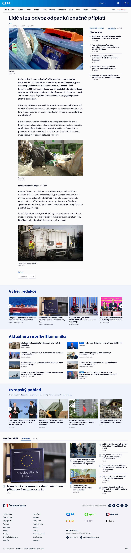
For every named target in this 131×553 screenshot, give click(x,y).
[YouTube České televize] (118, 505)
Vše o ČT (6, 540)
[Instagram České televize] (109, 505)
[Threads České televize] (126, 505)
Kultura (85, 9)
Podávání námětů (39, 534)
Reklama (36, 517)
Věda (78, 9)
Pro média (36, 514)
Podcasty (94, 9)
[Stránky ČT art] (88, 521)
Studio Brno (37, 521)
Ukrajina (21, 9)
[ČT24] (6, 3)
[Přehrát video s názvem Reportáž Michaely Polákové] (50, 243)
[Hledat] (118, 3)
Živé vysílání (7, 517)
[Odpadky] (46, 49)
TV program (7, 514)
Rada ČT (35, 527)
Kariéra (35, 530)
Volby (29, 9)
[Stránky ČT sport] (90, 514)
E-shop (5, 534)
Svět (44, 9)
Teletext (6, 524)
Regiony (52, 9)
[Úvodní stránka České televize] (14, 505)
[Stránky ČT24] (70, 514)
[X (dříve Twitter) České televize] (122, 505)
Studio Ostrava (38, 524)
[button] (50, 243)
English (18, 548)
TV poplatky (7, 521)
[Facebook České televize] (113, 505)
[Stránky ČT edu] (109, 521)
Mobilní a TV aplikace (10, 537)
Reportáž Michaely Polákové (27, 263)
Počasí (71, 9)
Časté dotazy (37, 537)
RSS (126, 548)
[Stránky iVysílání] (112, 514)
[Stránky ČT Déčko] (70, 521)
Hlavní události (10, 9)
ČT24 (10, 24)
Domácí (37, 9)
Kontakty (36, 540)
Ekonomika (62, 9)
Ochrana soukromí (29, 548)
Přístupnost (40, 548)
